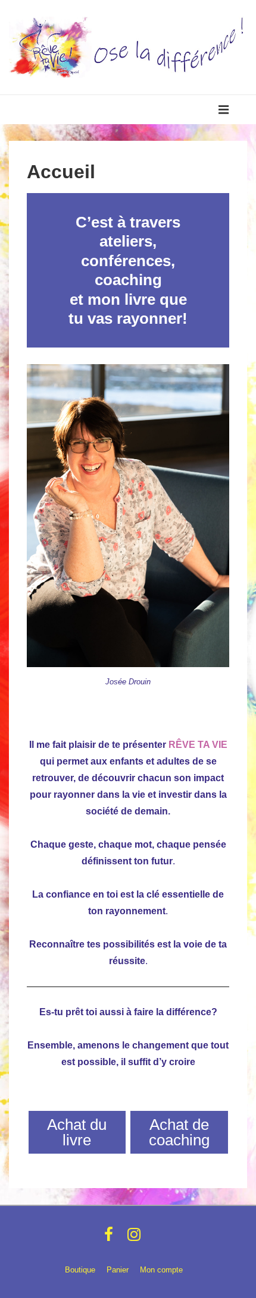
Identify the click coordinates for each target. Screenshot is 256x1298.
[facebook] (111, 1238)
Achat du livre (77, 1132)
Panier (118, 1269)
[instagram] (135, 1238)
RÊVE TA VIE (197, 745)
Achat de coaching (179, 1132)
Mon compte (161, 1269)
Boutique (80, 1269)
